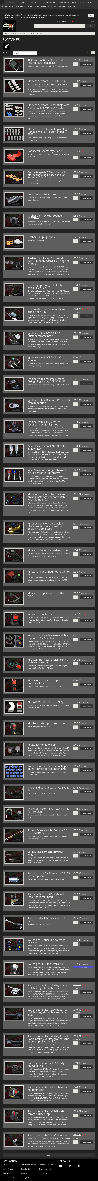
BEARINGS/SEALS (49, 2)
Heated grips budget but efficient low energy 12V (48, 286)
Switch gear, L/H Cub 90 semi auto (48, 1135)
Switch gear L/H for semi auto (45, 964)
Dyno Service (25, 1169)
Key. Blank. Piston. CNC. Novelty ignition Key (47, 447)
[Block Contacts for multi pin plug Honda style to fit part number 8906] (14, 134)
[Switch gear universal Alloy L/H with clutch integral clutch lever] (14, 990)
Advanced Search (37, 29)
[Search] (90, 26)
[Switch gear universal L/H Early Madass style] (14, 1067)
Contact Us (43, 1173)
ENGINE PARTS (34, 2)
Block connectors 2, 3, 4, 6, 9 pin (47, 81)
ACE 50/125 (22, 33)
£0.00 (93, 21)
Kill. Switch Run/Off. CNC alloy (45, 702)
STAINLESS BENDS (86, 2)
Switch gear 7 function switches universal (46, 941)
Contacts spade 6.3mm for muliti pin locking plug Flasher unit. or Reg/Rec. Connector (47, 174)
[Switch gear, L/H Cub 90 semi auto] (14, 1140)
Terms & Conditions (10, 1178)
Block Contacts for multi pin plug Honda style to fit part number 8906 (47, 131)
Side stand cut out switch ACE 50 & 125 (48, 789)
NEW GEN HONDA (63, 2)
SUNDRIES (19, 6)
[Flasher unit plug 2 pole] (14, 242)
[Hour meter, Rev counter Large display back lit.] (14, 314)
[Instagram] (70, 1166)
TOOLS (74, 2)
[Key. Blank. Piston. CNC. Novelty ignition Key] (14, 450)
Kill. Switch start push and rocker (47, 723)
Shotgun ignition (45, 1169)
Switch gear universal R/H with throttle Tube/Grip (46, 1113)
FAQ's (5, 1165)
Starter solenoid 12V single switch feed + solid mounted (47, 895)
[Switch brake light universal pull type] (14, 923)
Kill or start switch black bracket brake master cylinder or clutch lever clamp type (47, 497)
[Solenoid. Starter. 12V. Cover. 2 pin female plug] (14, 814)
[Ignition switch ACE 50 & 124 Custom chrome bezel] (14, 338)
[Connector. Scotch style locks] (14, 156)
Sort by (5, 52)
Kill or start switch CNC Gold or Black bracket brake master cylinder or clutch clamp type (49, 526)
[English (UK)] (72, 21)
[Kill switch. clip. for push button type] (14, 598)
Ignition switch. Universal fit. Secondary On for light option (45, 423)
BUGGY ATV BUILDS (7, 6)
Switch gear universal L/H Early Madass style (46, 1064)
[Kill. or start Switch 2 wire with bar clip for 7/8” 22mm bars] (14, 640)
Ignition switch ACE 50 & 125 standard (44, 359)
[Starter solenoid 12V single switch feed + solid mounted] (14, 899)
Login (58, 21)
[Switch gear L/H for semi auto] (14, 969)
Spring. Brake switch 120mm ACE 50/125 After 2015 (47, 832)
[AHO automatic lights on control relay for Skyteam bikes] (14, 65)
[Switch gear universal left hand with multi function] (14, 1092)
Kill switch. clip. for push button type (46, 594)
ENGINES (22, 2)
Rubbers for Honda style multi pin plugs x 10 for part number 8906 (48, 767)
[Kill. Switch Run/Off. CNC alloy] (14, 707)
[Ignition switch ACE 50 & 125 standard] (14, 362)
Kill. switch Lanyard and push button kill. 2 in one (45, 682)
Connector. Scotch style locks (45, 151)
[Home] (2, 2)
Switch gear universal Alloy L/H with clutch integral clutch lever (49, 987)
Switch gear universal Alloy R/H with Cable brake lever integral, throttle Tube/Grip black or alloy (49, 1039)
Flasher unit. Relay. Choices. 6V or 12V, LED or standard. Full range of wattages (48, 261)
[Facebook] (60, 1166)
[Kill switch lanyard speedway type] (14, 555)
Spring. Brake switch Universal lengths (45, 853)
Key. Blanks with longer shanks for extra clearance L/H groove (48, 471)
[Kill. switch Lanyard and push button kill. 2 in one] (14, 685)
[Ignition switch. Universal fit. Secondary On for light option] (14, 426)
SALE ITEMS (72, 6)
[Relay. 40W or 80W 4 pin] (14, 749)
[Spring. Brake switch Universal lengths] (14, 857)
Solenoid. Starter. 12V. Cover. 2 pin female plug (48, 810)
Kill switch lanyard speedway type (48, 550)
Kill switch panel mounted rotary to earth (49, 573)
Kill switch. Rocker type (41, 614)
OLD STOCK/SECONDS (58, 6)
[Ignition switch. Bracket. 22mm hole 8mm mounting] (14, 405)
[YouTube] (79, 1166)
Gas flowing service (46, 1165)
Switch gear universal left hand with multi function (49, 1088)
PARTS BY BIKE (10, 2)
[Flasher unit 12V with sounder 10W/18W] (14, 220)
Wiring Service (8, 1169)
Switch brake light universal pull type (46, 920)
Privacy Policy (25, 1178)
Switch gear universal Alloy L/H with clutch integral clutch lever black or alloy (49, 1012)
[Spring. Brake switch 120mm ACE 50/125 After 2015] (14, 835)
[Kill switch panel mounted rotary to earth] (14, 576)
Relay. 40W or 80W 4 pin (42, 744)
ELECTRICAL (31, 33)
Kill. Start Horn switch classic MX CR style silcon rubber (49, 661)
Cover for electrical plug (42, 194)
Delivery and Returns (28, 1165)
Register (63, 21)
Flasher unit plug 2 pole (42, 237)
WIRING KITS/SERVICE (42, 6)
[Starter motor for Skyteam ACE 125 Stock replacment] (14, 878)
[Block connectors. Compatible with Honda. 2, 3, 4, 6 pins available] (14, 110)
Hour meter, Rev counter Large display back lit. (46, 310)
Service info (7, 1173)
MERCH (30, 6)
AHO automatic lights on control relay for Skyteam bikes (47, 61)
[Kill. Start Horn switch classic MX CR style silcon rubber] (14, 664)
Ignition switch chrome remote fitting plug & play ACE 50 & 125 (47, 380)
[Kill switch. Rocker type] (14, 619)
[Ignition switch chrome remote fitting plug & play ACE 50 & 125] (14, 384)
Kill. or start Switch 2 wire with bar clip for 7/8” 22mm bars (48, 637)
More (48, 1155)
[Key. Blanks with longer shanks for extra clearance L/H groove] (14, 475)
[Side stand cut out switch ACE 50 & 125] (14, 792)
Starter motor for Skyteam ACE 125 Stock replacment (49, 875)
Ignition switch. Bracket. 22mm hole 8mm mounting (49, 401)
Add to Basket (87, 64)
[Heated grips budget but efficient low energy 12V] (14, 289)
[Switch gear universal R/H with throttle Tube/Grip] (14, 1116)
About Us (24, 1173)
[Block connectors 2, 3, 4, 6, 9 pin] (14, 86)
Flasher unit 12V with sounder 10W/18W (45, 217)
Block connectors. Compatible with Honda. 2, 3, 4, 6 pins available (48, 106)
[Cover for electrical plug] (14, 199)
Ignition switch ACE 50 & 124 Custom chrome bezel (44, 334)
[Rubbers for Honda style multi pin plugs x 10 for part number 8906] (14, 771)
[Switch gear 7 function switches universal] (14, 944)
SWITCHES (39, 33)
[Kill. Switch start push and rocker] (14, 728)
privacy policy (73, 15)
